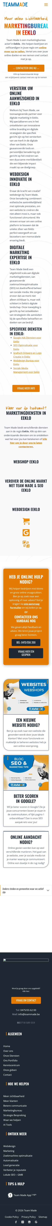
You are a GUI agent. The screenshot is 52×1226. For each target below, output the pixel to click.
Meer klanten (10, 1101)
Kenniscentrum (11, 1065)
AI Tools (7, 1124)
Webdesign (9, 1146)
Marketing (8, 1150)
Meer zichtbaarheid (13, 1096)
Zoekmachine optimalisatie (17, 1155)
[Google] (36, 1222)
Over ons (8, 1051)
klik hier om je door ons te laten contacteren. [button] (28, 442)
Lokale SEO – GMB (13, 1174)
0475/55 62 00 (28, 1010)
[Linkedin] (29, 1222)
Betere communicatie (15, 1105)
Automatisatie (10, 1160)
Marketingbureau (12, 1110)
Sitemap (43, 1216)
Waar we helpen (12, 1120)
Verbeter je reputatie (14, 1170)
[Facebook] (15, 1222)
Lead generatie (11, 1165)
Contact (7, 1074)
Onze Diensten (11, 1055)
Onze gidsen (10, 1070)
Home (6, 1046)
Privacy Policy (28, 1216)
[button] (26, 1000)
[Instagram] (22, 1222)
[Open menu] (46, 4)
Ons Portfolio (10, 1060)
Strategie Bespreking (14, 1115)
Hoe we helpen (18, 1083)
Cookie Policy (12, 1216)
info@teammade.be (29, 1014)
